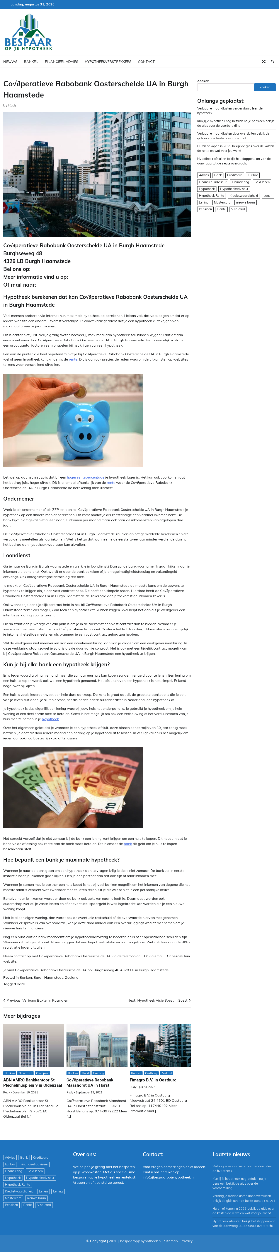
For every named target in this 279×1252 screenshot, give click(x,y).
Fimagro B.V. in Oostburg (153, 1080)
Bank (21, 984)
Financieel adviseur (212, 182)
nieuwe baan (245, 202)
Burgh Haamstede (48, 977)
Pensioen (205, 209)
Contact (146, 61)
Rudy (12, 105)
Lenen (268, 196)
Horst (85, 1073)
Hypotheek (207, 189)
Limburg (98, 1073)
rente (73, 359)
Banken (31, 61)
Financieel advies (61, 61)
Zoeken (203, 81)
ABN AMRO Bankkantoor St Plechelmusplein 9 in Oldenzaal (32, 1083)
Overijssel (42, 1073)
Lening (204, 202)
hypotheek (50, 719)
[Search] (272, 61)
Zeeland (71, 977)
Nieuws (10, 61)
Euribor (253, 175)
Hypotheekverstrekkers (108, 61)
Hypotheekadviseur (234, 189)
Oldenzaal (25, 1073)
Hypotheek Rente (211, 196)
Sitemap (171, 1241)
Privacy (186, 1241)
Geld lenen (262, 182)
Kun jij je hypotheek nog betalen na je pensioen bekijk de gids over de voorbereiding (239, 1183)
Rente (221, 209)
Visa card (238, 209)
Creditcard (234, 175)
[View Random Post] (263, 61)
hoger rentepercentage (85, 477)
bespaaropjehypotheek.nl (141, 1241)
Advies (204, 175)
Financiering (240, 182)
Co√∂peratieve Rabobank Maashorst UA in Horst (89, 1083)
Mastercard (222, 202)
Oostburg (151, 1073)
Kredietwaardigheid (244, 196)
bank (128, 844)
